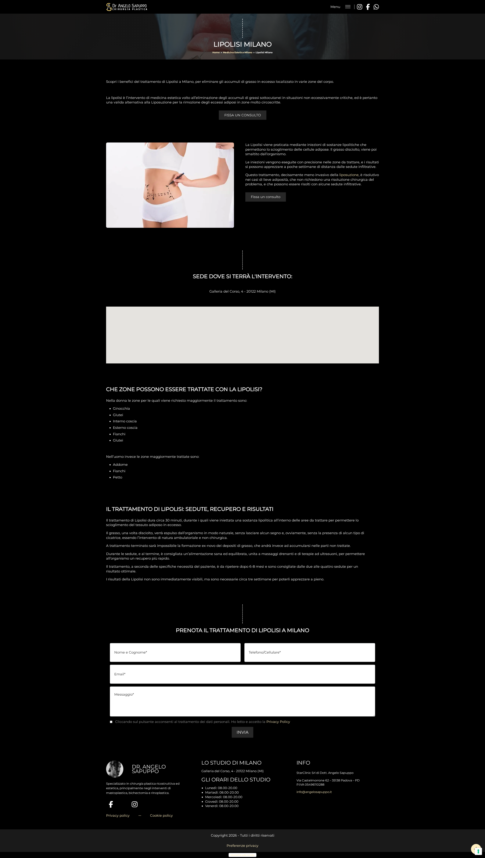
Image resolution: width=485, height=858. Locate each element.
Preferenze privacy (242, 846)
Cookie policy (161, 815)
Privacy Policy (278, 722)
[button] (242, 732)
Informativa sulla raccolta (242, 855)
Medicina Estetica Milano (237, 52)
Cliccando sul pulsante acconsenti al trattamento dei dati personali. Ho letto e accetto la (202, 722)
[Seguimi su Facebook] (368, 7)
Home (216, 52)
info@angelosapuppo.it (314, 792)
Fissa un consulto (265, 197)
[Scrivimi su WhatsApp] (376, 7)
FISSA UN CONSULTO (242, 115)
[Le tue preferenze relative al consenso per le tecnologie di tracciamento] (478, 851)
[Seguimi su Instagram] (359, 7)
